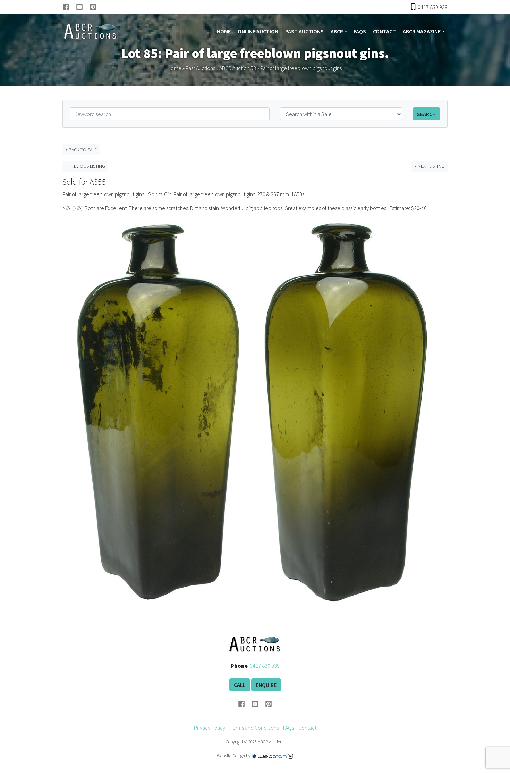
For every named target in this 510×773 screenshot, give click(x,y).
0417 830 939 (265, 665)
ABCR (337, 31)
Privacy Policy (209, 727)
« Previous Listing (85, 166)
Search (426, 113)
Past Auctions (304, 31)
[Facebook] (69, 6)
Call (240, 684)
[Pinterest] (93, 6)
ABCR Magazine (422, 31)
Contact (384, 31)
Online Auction (258, 31)
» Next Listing (429, 166)
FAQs (360, 31)
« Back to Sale (81, 150)
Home (224, 31)
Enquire (266, 684)
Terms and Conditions (254, 727)
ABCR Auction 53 (237, 68)
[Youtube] (83, 6)
